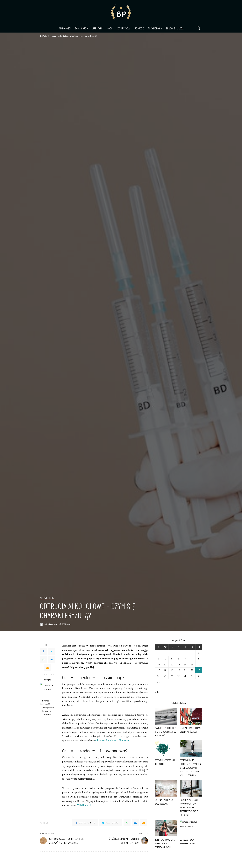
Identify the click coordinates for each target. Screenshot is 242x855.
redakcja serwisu (50, 624)
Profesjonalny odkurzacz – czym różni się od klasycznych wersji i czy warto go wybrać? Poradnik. (190, 768)
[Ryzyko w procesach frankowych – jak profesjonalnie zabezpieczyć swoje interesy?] (191, 788)
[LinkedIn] (51, 659)
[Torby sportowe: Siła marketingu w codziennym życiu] (166, 828)
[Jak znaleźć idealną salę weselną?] (166, 788)
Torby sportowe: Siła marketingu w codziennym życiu (164, 843)
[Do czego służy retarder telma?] (191, 828)
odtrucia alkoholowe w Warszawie (112, 740)
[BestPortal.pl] (121, 12)
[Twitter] (51, 651)
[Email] (47, 667)
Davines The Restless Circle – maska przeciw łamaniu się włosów (47, 707)
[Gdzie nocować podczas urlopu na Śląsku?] (191, 716)
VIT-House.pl (84, 805)
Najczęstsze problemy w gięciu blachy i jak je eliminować (165, 731)
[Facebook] (43, 651)
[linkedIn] (135, 822)
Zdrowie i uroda (47, 598)
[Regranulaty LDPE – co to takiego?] (166, 748)
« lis (157, 691)
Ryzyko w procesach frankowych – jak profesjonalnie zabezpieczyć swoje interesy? (189, 807)
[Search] (198, 28)
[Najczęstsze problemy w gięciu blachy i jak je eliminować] (166, 716)
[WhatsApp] (43, 659)
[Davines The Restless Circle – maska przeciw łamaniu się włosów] (47, 690)
